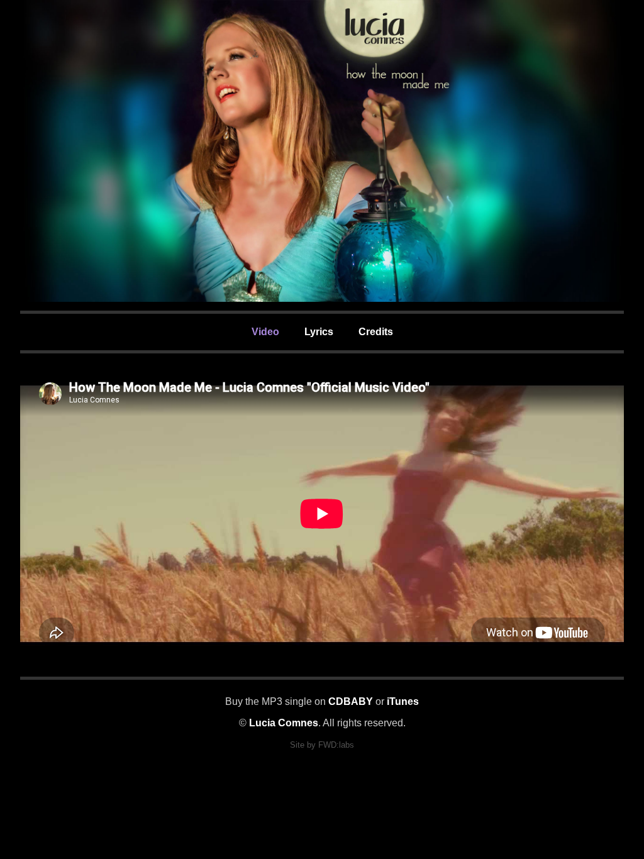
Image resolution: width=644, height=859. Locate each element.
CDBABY (350, 701)
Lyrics (318, 331)
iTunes (403, 701)
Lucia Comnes (283, 723)
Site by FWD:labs (322, 745)
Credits (375, 331)
